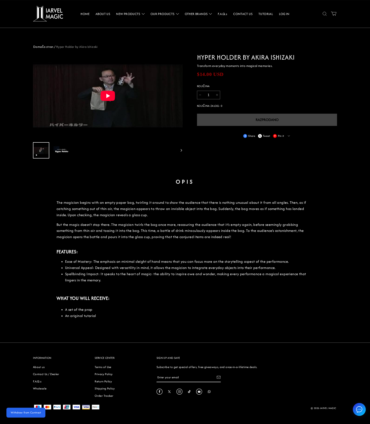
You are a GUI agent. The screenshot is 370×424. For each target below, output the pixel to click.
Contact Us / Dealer (46, 374)
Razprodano (267, 119)
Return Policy (103, 381)
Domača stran (43, 46)
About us (39, 367)
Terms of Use (103, 367)
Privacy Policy (104, 374)
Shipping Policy (105, 388)
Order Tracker (104, 396)
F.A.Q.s (37, 381)
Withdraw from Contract (26, 412)
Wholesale (39, 388)
